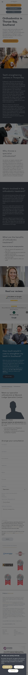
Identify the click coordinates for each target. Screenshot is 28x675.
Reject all (19, 666)
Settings (13, 670)
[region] (13, 664)
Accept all (7, 666)
